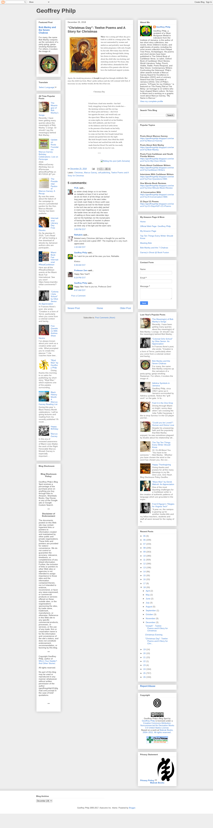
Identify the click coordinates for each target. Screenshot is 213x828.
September (151, 610)
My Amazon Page (148, 231)
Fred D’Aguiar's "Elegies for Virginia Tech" (163, 505)
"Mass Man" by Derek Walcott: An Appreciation (163, 483)
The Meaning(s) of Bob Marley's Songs (162, 320)
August (149, 606)
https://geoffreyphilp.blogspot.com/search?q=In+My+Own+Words (157, 159)
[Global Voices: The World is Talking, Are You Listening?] (157, 743)
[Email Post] (93, 169)
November (151, 618)
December (151, 622)
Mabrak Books (157, 783)
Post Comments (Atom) (105, 318)
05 (144, 536)
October (150, 614)
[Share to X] (103, 168)
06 (144, 540)
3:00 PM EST (80, 229)
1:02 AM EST (79, 247)
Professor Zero (81, 270)
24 (144, 669)
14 (144, 571)
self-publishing (104, 173)
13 (144, 567)
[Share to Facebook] (106, 168)
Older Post (125, 308)
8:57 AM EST (79, 290)
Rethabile (78, 235)
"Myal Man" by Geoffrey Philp (54, 364)
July (148, 602)
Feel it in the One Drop (162, 403)
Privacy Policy (147, 780)
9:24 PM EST (80, 278)
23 (144, 665)
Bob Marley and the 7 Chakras (154, 247)
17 (144, 583)
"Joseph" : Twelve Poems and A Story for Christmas (156, 628)
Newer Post (74, 308)
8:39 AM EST (79, 265)
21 (144, 657)
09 (144, 552)
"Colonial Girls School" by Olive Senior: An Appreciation (162, 341)
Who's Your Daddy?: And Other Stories (48, 662)
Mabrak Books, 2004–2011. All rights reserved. (158, 731)
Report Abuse (147, 686)
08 (144, 548)
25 (144, 673)
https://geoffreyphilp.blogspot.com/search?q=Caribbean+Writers (157, 168)
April (148, 591)
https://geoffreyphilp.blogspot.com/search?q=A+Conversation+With (157, 195)
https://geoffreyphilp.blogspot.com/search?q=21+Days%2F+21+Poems (157, 205)
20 (144, 653)
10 (144, 556)
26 (144, 677)
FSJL (76, 188)
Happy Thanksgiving (161, 464)
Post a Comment (78, 296)
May (148, 595)
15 (144, 575)
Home (100, 308)
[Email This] (98, 168)
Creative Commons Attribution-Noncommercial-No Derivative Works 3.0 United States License (157, 725)
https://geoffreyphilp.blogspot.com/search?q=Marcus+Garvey (157, 139)
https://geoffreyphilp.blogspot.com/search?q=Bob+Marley (157, 148)
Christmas (78, 173)
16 (144, 579)
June (148, 598)
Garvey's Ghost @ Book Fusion (154, 252)
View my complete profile (151, 101)
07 (144, 544)
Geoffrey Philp (56, 11)
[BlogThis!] (101, 168)
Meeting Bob (146, 243)
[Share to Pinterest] (109, 168)
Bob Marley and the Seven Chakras (47, 30)
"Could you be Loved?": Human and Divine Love (163, 423)
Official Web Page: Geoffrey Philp (155, 226)
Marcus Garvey (90, 173)
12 (144, 563)
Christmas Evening (153, 634)
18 (144, 587)
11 (144, 560)
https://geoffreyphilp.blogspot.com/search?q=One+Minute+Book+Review (157, 186)
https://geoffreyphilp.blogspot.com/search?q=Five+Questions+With (157, 177)
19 (144, 649)
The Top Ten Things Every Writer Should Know (161, 445)
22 (144, 661)
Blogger (132, 808)
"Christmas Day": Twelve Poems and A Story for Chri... (156, 641)
